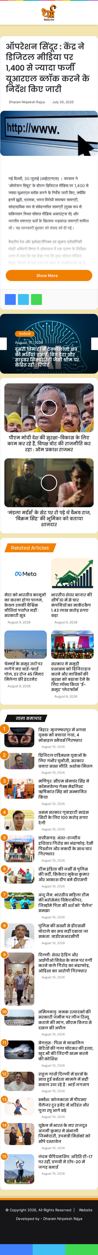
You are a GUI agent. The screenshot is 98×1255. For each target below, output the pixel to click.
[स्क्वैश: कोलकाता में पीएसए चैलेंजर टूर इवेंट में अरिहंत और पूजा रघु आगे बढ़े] (19, 1106)
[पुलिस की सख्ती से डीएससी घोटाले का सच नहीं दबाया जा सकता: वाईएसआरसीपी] (19, 936)
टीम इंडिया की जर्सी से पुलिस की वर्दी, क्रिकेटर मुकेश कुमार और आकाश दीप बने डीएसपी (63, 874)
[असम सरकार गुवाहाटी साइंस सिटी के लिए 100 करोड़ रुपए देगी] (19, 820)
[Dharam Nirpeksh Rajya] (49, 13)
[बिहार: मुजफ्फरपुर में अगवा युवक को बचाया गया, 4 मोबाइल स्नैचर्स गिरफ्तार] (19, 737)
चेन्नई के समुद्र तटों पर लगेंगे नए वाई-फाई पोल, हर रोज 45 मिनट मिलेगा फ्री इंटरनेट (24, 671)
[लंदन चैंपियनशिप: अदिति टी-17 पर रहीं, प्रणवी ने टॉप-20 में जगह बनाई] (19, 1169)
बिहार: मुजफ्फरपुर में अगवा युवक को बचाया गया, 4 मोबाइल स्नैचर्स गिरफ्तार (62, 735)
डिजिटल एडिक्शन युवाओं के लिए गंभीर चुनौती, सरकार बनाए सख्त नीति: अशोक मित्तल (65, 761)
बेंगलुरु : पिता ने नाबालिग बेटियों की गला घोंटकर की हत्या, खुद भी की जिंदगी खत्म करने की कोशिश (66, 1051)
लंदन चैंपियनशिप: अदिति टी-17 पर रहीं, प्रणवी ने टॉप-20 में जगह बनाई (65, 1162)
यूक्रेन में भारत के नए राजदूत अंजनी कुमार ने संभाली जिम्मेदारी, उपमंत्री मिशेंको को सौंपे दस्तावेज (64, 1133)
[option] (49, 344)
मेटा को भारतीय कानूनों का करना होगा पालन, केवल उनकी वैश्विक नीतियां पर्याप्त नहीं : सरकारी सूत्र (25, 605)
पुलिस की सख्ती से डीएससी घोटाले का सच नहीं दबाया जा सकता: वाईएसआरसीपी (63, 931)
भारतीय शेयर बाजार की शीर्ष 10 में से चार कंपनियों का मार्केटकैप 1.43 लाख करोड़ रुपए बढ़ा (71, 605)
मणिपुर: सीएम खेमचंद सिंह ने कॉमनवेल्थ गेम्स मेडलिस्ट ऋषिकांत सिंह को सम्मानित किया (63, 789)
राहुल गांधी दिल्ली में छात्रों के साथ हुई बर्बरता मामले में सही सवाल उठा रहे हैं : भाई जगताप (63, 1079)
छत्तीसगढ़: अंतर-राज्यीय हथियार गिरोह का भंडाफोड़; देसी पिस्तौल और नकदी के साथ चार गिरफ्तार (65, 846)
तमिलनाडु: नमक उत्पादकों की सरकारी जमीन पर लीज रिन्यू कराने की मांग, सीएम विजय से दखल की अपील (65, 1020)
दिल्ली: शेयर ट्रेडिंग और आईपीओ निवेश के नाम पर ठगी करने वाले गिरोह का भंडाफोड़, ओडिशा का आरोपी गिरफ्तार (65, 963)
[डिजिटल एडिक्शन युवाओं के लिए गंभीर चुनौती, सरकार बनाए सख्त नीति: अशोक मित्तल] (19, 761)
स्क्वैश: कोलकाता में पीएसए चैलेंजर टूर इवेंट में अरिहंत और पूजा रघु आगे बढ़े (63, 1105)
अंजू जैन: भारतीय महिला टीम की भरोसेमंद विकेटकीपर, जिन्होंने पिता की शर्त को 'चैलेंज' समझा (65, 903)
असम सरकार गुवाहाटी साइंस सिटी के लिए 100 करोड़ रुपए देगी (63, 818)
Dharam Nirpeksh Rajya (27, 102)
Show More (47, 275)
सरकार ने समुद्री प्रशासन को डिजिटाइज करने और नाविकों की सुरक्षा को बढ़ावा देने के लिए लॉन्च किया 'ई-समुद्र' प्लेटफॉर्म (71, 676)
